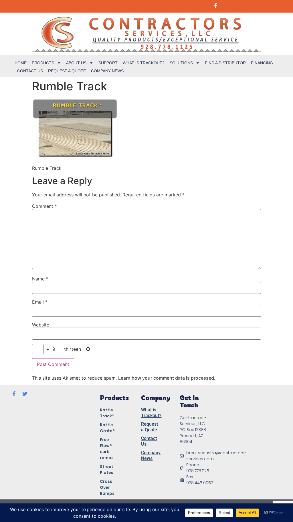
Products (43, 63)
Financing (262, 63)
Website (40, 324)
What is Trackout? (144, 63)
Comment (44, 206)
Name (40, 278)
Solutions (181, 63)
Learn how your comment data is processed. (166, 378)
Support (108, 63)
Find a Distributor (225, 63)
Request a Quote (67, 71)
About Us (76, 63)
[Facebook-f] (14, 393)
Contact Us (30, 71)
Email (39, 302)
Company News (107, 71)
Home (21, 63)
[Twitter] (24, 393)
